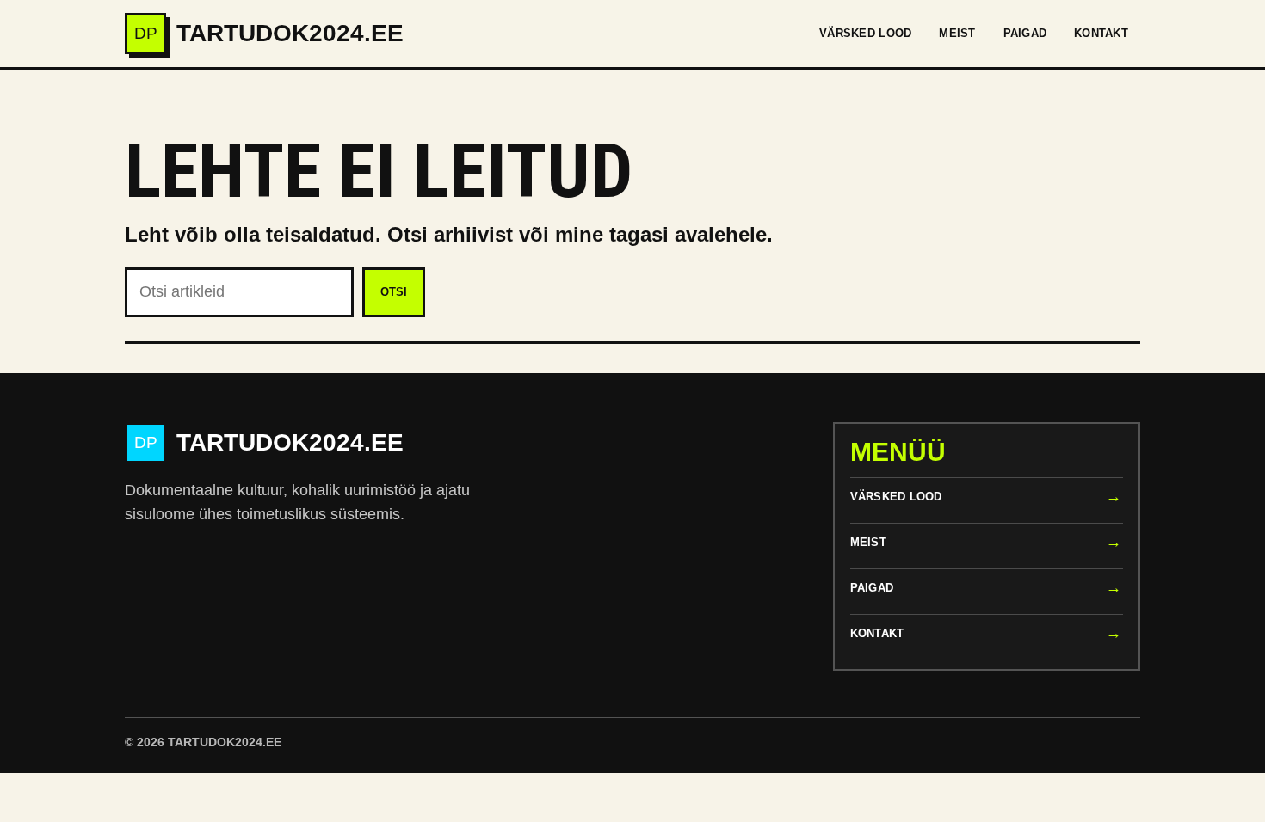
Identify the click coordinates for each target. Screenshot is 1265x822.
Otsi (393, 291)
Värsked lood (865, 33)
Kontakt (1101, 33)
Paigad (1025, 33)
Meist (957, 33)
